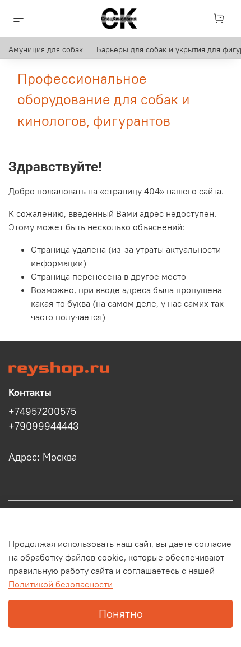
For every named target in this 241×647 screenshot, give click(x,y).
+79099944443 (43, 426)
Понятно (121, 614)
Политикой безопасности (60, 584)
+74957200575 (42, 411)
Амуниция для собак (45, 49)
